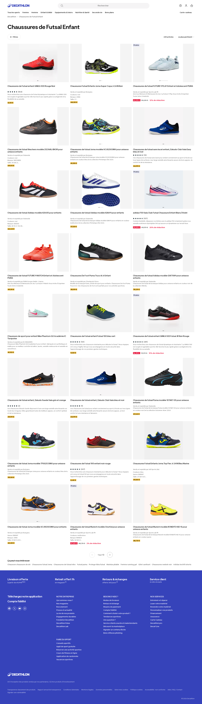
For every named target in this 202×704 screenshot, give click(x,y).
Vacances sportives (64, 659)
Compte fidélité (16, 601)
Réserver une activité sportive (68, 650)
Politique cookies (136, 689)
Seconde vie (97, 12)
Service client (158, 580)
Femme (25, 12)
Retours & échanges (114, 581)
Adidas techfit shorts (182, 564)
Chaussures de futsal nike (65, 564)
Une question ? (109, 620)
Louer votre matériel (158, 604)
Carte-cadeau (186, 12)
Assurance (154, 617)
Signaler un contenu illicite (114, 630)
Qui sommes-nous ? (64, 600)
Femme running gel (129, 564)
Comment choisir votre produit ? (116, 613)
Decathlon (11, 17)
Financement (155, 613)
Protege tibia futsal (97, 564)
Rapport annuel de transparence (49, 689)
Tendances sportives (112, 617)
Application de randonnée (67, 656)
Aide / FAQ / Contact (175, 689)
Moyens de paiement (112, 607)
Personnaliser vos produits (161, 610)
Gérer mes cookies (121, 689)
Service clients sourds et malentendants (120, 623)
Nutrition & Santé (82, 12)
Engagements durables (66, 617)
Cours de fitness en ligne (66, 653)
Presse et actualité (64, 610)
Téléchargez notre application (24, 596)
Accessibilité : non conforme (155, 689)
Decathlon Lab (62, 626)
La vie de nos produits (65, 613)
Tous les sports (13, 12)
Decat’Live (154, 626)
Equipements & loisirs (64, 12)
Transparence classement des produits (21, 689)
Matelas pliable (112, 564)
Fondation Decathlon (65, 620)
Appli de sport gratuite (65, 646)
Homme (34, 12)
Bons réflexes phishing (112, 633)
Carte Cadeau (156, 620)
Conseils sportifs (63, 643)
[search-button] (62, 5)
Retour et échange (111, 604)
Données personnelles (104, 689)
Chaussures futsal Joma (42, 564)
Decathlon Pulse (63, 623)
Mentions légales (87, 689)
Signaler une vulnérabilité (16, 692)
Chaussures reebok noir (162, 564)
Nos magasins (62, 604)
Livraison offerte (17, 581)
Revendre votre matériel (160, 607)
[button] (37, 521)
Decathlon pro (156, 623)
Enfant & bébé (46, 12)
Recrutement (62, 607)
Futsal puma (82, 564)
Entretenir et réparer (159, 600)
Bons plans (109, 12)
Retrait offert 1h (64, 581)
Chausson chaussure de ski (19, 564)
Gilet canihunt (144, 564)
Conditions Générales (71, 689)
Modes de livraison (111, 600)
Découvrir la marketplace (114, 626)
